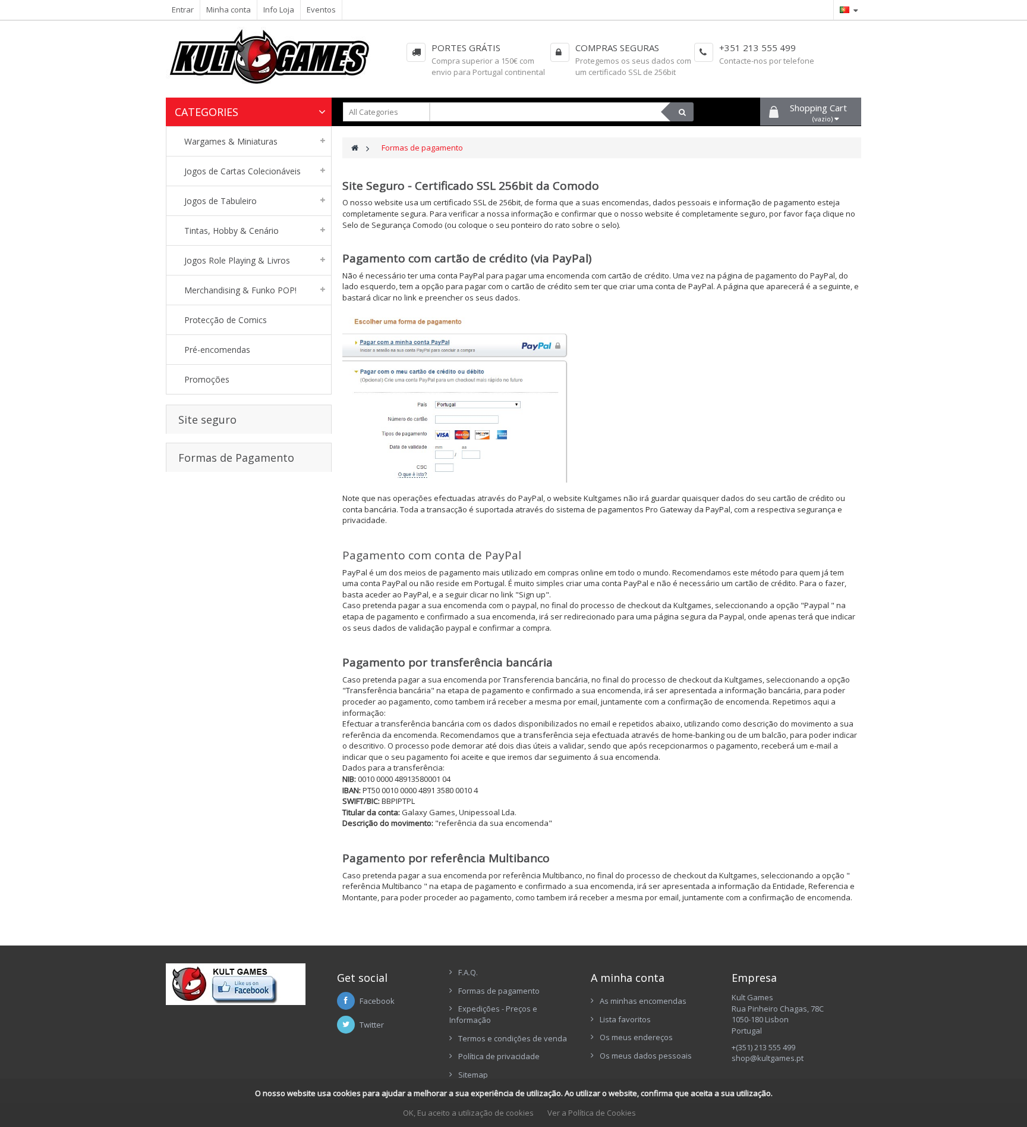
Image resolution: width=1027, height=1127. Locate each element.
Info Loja (278, 9)
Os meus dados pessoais (646, 1055)
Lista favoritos (625, 1019)
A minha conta (627, 978)
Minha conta (228, 9)
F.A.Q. (468, 972)
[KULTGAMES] (278, 62)
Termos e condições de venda (512, 1038)
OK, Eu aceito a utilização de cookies (468, 1112)
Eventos (321, 9)
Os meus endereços (636, 1037)
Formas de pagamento (499, 990)
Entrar (183, 9)
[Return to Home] (354, 148)
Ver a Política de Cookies (591, 1112)
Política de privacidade (499, 1056)
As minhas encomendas (643, 1000)
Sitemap (473, 1074)
